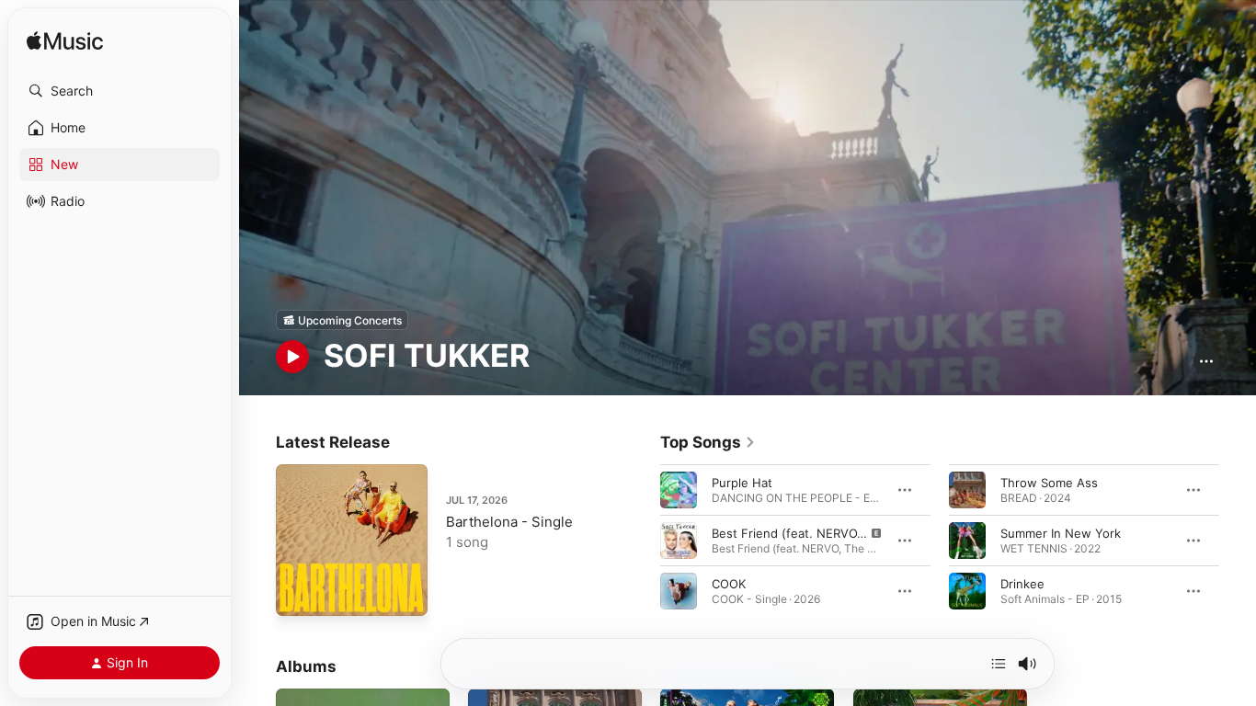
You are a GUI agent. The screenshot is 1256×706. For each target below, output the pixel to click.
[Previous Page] (642, 540)
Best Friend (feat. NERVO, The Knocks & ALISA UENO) (867, 533)
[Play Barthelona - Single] (299, 593)
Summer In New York (1060, 533)
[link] (708, 442)
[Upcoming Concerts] (342, 320)
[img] (65, 41)
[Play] (292, 356)
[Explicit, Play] (678, 540)
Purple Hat (742, 482)
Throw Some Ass (1049, 482)
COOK (729, 583)
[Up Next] (999, 664)
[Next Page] (1237, 540)
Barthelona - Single (509, 521)
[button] (119, 91)
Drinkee (1022, 583)
